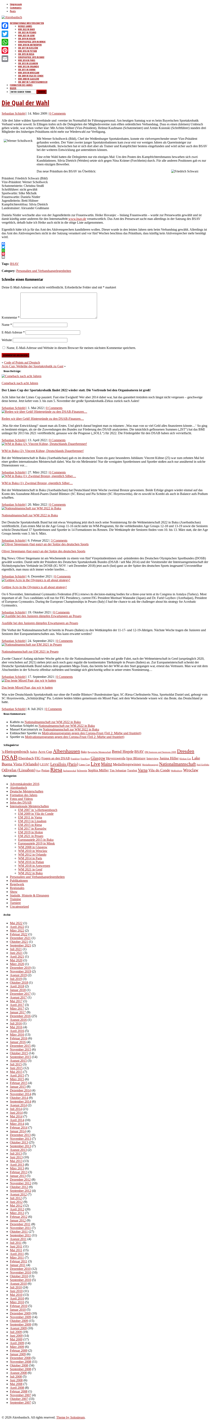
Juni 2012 (16, 1202)
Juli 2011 (16, 1242)
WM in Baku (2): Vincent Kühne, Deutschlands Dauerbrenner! (43, 451)
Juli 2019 (16, 979)
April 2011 (17, 1254)
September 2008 (20, 1369)
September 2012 (20, 1190)
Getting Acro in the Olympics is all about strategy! (34, 587)
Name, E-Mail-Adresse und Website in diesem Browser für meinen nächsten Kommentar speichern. (71, 348)
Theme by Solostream (70, 1417)
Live (95, 763)
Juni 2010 (16, 1291)
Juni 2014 (16, 1112)
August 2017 (18, 997)
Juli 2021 (16, 949)
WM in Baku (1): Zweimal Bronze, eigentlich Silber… (37, 483)
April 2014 (17, 1120)
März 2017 (17, 1008)
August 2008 (18, 1373)
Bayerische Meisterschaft (99, 752)
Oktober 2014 (19, 1098)
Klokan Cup (185, 758)
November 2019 (20, 971)
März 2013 (17, 1168)
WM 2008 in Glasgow (28, 78)
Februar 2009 (18, 1350)
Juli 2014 (16, 1109)
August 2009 (18, 1328)
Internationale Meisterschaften (27, 23)
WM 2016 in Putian (27, 50)
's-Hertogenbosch (15, 751)
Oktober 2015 (19, 1053)
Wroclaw (190, 770)
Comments (15, 7)
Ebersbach (26, 758)
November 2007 (20, 1395)
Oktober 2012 (19, 1187)
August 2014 (18, 1105)
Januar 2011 (18, 1265)
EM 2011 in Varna (26, 69)
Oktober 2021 (19, 941)
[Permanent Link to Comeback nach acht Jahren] (21, 376)
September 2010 (20, 1280)
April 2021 (17, 956)
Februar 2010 (18, 1306)
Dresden (185, 751)
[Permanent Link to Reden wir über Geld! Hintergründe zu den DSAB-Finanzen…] (44, 411)
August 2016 (18, 1019)
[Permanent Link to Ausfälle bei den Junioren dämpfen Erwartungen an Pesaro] (41, 616)
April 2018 (17, 986)
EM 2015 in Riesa (26, 54)
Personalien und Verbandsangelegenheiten (43, 271)
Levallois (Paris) (64, 764)
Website (7, 340)
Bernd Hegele (123, 751)
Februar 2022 (18, 934)
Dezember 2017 (20, 993)
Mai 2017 (16, 1001)
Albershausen (66, 751)
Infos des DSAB (21, 802)
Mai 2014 (16, 1116)
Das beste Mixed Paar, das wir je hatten (27, 687)
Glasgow (98, 758)
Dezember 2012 (20, 1179)
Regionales (17, 888)
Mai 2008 (16, 1384)
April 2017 (17, 1005)
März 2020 (17, 964)
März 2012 (17, 1213)
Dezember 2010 (20, 1268)
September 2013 (20, 1146)
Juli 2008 (16, 1376)
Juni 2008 (16, 1380)
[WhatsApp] (5, 42)
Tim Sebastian (118, 770)
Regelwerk (17, 884)
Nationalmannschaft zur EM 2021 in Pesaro (30, 651)
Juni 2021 (16, 953)
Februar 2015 (18, 1083)
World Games (25, 26)
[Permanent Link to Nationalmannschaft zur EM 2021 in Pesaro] (32, 644)
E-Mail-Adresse (13, 332)
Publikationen (19, 880)
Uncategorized (19, 906)
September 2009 (20, 1324)
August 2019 (18, 975)
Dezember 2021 (20, 938)
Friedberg (85, 759)
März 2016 (17, 1034)
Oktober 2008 (19, 1365)
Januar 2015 (18, 1086)
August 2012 (18, 1194)
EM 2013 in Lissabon (28, 63)
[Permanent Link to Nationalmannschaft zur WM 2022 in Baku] (31, 508)
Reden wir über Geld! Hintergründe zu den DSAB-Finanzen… (43, 418)
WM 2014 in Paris (26, 60)
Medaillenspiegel (150, 765)
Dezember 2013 (20, 1135)
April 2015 (17, 1075)
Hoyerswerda (115, 758)
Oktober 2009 (19, 1321)
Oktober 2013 (19, 1142)
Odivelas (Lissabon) (18, 770)
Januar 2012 (18, 1220)
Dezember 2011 (20, 1224)
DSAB (10, 757)
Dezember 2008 (20, 1358)
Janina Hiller (169, 758)
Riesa (56, 770)
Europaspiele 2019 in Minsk (32, 41)
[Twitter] (5, 34)
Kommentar (11, 317)
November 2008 (20, 1361)
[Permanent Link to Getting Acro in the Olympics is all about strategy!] (36, 580)
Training (15, 899)
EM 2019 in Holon (26, 38)
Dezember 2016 (20, 1016)
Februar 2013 (18, 1172)
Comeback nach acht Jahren (20, 383)
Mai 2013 (16, 1161)
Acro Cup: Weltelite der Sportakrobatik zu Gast (32, 366)
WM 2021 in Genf (26, 35)
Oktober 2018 (19, 982)
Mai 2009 (16, 1339)
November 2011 (20, 1228)
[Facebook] (5, 25)
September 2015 (20, 1057)
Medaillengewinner (127, 764)
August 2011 (18, 1239)
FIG (38, 758)
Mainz (106, 764)
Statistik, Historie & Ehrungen (29, 895)
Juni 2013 (16, 1157)
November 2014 (20, 1094)
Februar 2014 (18, 1127)
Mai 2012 (16, 1205)
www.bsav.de (77, 219)
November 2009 (20, 1317)
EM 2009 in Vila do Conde (30, 75)
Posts (13, 11)
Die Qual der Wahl (25, 102)
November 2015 (20, 1049)
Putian (45, 770)
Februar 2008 (18, 1391)
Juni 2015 (16, 1068)
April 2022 (17, 927)
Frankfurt (75, 759)
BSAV (14, 264)
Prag (38, 770)
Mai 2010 (16, 1294)
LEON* (44, 764)
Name (7, 324)
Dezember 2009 (20, 1313)
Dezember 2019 (20, 967)
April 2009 (17, 1343)
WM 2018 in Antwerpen (30, 44)
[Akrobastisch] (12, 17)
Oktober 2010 (19, 1276)
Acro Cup (45, 752)
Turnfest (132, 770)
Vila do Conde (159, 770)
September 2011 (20, 1235)
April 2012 (17, 1209)
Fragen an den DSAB (55, 758)
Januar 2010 (18, 1309)
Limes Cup (84, 764)
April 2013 (17, 1164)
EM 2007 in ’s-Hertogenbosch (32, 81)
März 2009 (17, 1347)
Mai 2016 (16, 1027)
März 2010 (17, 1302)
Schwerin (82, 770)
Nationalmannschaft (177, 764)
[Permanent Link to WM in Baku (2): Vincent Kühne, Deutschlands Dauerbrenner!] (44, 444)
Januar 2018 (18, 990)
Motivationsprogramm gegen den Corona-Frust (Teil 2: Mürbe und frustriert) (91, 733)
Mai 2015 (16, 1071)
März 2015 (17, 1079)
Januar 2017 (18, 1012)
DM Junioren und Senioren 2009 (160, 752)
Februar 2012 (18, 1216)
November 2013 (20, 1138)
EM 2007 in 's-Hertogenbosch (37, 810)
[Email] (5, 59)
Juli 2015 (16, 1064)
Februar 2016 (18, 1038)
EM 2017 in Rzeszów (28, 47)
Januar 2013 (18, 1176)
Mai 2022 (16, 923)
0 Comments (57, 113)
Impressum (16, 4)
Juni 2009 (16, 1335)
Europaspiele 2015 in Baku (31, 57)
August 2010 (18, 1283)
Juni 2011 (16, 1246)
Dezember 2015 (20, 1045)
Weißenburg (176, 770)
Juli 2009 (16, 1332)
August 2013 (18, 1150)
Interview (153, 758)
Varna (143, 770)
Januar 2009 (18, 1354)
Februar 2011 (18, 1261)
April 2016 (17, 1031)
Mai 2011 (16, 1250)
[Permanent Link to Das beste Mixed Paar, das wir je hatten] (29, 680)
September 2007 (20, 1402)
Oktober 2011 (19, 1231)
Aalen (33, 751)
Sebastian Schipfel (14, 113)
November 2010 (20, 1272)
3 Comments (59, 540)
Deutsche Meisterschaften (26, 791)
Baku (84, 751)
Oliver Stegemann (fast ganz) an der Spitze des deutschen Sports (43, 551)
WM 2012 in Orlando (28, 66)
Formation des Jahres (21, 85)
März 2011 (17, 1257)
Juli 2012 (16, 1198)
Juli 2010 (16, 1287)
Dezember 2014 (20, 1090)
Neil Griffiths (203, 765)
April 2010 (17, 1298)
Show (14, 891)
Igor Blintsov (136, 758)
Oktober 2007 (19, 1399)
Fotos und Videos (21, 799)
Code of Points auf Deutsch (22, 362)
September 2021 (20, 945)
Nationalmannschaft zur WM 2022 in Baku (30, 515)
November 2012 (20, 1183)
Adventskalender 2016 (24, 784)
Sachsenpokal (69, 771)
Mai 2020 (16, 960)
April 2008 (17, 1387)
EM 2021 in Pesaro (27, 32)
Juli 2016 (16, 1023)
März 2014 (17, 1124)
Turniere (15, 903)
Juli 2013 (16, 1153)
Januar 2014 (18, 1131)
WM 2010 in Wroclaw (28, 72)
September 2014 (20, 1101)
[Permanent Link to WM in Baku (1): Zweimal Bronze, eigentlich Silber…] (39, 476)
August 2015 (18, 1060)
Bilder (13, 88)
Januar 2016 (18, 1042)
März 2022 (17, 930)
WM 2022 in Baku (26, 29)
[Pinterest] (5, 50)
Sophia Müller (98, 770)
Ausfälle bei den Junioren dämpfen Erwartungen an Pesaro (40, 623)
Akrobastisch (18, 787)
